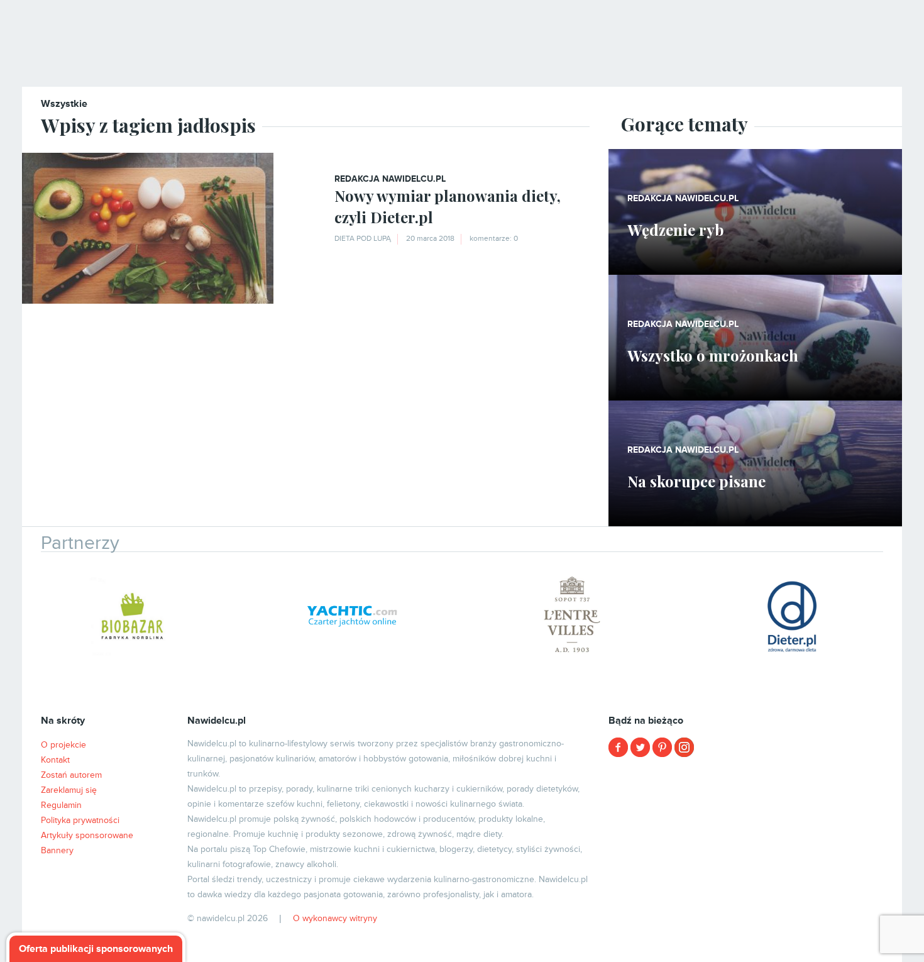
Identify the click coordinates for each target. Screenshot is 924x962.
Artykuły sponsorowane (87, 835)
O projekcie (63, 744)
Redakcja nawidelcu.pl (390, 179)
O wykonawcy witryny (335, 918)
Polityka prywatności (80, 820)
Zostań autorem (71, 775)
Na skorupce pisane (696, 481)
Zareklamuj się (69, 790)
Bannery (57, 850)
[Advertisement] (755, 855)
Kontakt (55, 760)
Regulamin (61, 805)
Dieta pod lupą (362, 238)
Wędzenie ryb (675, 229)
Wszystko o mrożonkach (712, 355)
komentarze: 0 (494, 238)
